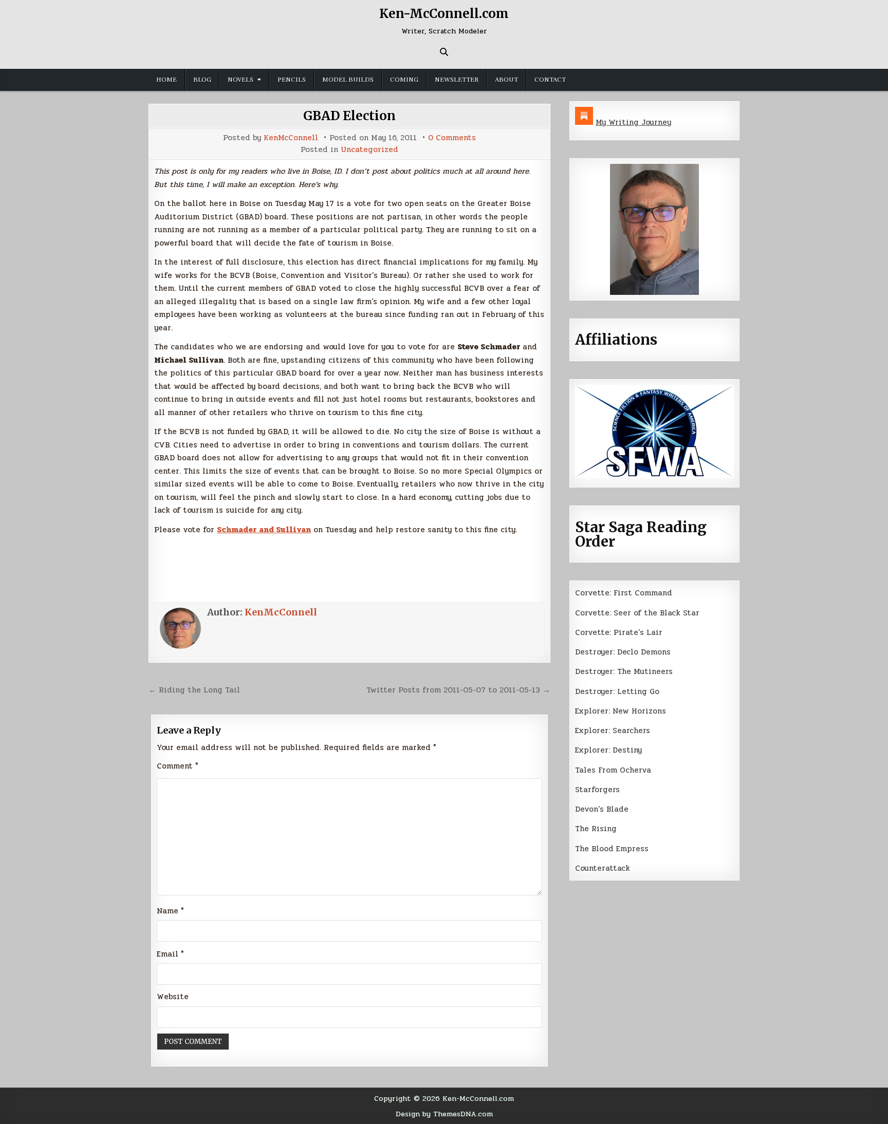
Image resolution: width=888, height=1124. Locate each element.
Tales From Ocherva (613, 770)
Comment (177, 766)
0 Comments (452, 138)
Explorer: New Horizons (620, 711)
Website (173, 996)
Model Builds (348, 80)
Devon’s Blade (601, 809)
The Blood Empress (612, 848)
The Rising (596, 828)
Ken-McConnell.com (444, 14)
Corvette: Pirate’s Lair (618, 632)
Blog (202, 80)
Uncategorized (369, 150)
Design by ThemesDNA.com (444, 1113)
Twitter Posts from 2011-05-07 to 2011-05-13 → (458, 690)
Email (170, 954)
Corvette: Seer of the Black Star (637, 613)
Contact (550, 80)
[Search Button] (444, 52)
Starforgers (597, 789)
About (506, 80)
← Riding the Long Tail (194, 690)
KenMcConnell (291, 138)
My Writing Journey (633, 122)
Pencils (292, 80)
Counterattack (602, 868)
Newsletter (456, 80)
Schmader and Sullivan (264, 529)
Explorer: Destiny (608, 750)
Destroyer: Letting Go (617, 691)
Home (166, 80)
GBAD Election (349, 116)
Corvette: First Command (623, 593)
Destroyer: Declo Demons (623, 652)
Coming (404, 80)
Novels (240, 80)
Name (170, 911)
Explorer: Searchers (612, 730)
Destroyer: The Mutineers (624, 671)
